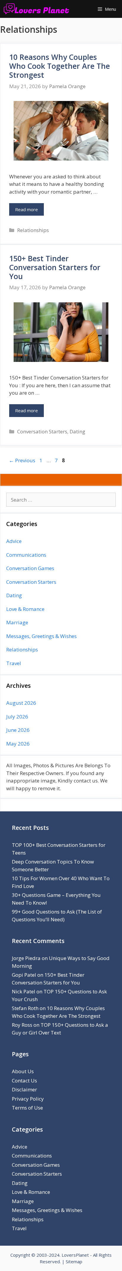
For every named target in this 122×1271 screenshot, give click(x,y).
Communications (26, 554)
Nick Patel (23, 991)
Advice (14, 541)
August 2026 (21, 702)
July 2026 (17, 716)
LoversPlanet (75, 1255)
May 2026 (18, 743)
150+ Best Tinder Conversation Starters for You (54, 267)
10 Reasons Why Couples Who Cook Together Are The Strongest (59, 66)
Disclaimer (24, 1089)
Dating (77, 431)
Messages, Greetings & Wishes (41, 636)
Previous (22, 460)
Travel (13, 663)
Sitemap (74, 1261)
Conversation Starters (42, 431)
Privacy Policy (28, 1098)
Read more (26, 209)
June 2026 (18, 729)
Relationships (33, 230)
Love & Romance (25, 609)
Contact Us (24, 1080)
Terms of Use (27, 1107)
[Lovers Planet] (38, 9)
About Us (23, 1071)
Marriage (17, 622)
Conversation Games (30, 568)
